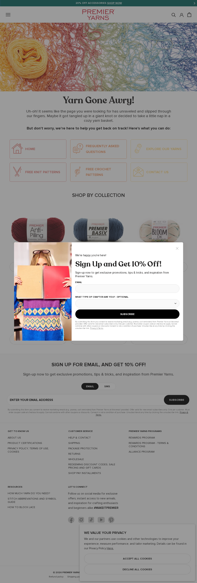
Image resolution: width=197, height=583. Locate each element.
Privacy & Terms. (96, 328)
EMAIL (78, 282)
